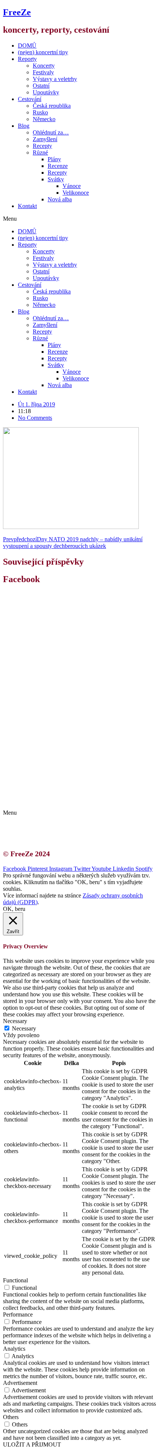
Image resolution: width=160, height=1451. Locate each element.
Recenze (58, 166)
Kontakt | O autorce (48, 786)
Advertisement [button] (20, 1383)
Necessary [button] (15, 1021)
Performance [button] (18, 1314)
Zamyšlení (45, 139)
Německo (44, 119)
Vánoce (72, 186)
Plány (54, 159)
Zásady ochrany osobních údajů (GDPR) (73, 800)
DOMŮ (27, 45)
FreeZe (17, 12)
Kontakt (27, 206)
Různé (40, 152)
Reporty (27, 59)
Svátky (56, 179)
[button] (80, 218)
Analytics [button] (14, 1348)
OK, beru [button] (14, 909)
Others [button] (11, 1417)
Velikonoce (76, 192)
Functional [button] (15, 1280)
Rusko (40, 112)
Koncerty (44, 65)
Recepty (42, 146)
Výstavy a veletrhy (55, 79)
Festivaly (43, 72)
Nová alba (60, 199)
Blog (23, 126)
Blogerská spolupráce (50, 793)
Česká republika (52, 106)
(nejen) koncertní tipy (43, 52)
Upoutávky (46, 92)
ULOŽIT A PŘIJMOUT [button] (32, 1444)
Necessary (24, 1028)
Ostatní (41, 85)
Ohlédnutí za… (51, 132)
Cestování (29, 99)
